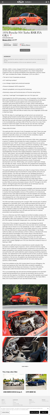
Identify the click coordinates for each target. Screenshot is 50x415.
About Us (3, 401)
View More (25, 366)
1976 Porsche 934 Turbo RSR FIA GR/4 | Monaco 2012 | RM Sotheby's (24, 2)
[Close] (47, 408)
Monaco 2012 (6, 40)
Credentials (31, 401)
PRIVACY (43, 399)
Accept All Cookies (34, 412)
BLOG (30, 403)
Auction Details (25, 50)
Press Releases (32, 402)
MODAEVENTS (15, 403)
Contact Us (4, 403)
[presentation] (3, 384)
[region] (25, 410)
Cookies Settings (45, 401)
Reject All (44, 412)
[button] (46, 2)
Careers (14, 402)
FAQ (13, 401)
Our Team (3, 402)
